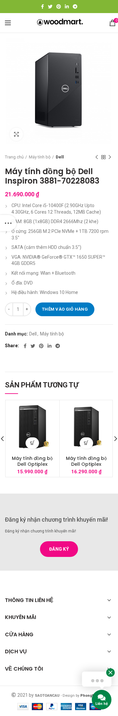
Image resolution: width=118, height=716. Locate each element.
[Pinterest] (58, 6)
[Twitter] (50, 6)
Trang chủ (14, 157)
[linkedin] (67, 6)
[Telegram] (75, 6)
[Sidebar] (8, 223)
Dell (60, 157)
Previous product (96, 157)
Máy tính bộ (39, 157)
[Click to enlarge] (16, 134)
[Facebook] (42, 6)
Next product (110, 157)
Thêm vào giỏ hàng (65, 309)
